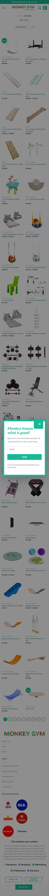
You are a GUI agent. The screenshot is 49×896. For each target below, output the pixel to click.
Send (24, 457)
